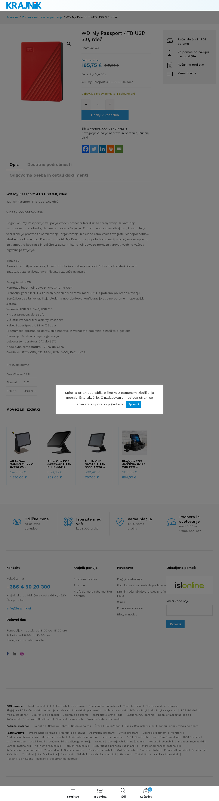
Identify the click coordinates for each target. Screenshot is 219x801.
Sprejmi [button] (133, 404)
